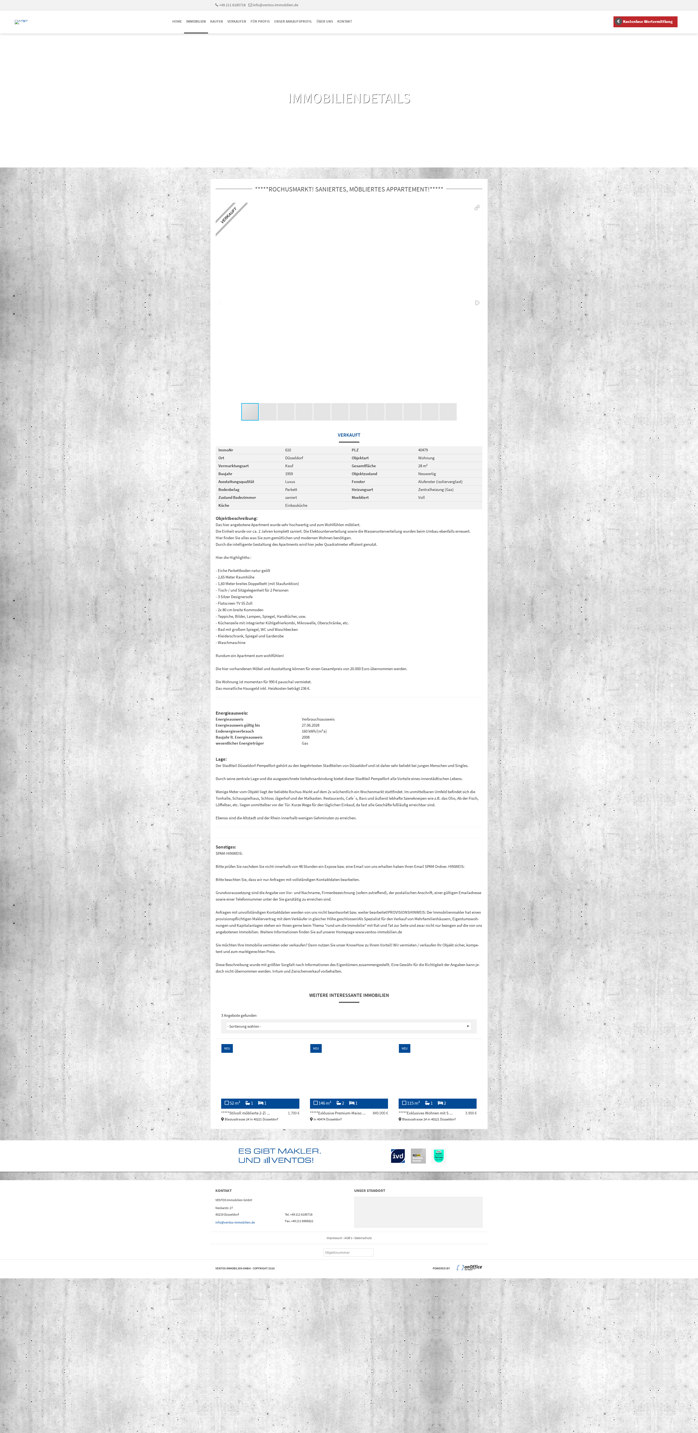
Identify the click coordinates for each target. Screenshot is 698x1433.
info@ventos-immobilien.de (275, 5)
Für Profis (260, 21)
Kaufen (216, 21)
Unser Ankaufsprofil (293, 21)
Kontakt (344, 21)
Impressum (334, 1238)
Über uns (325, 21)
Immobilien (196, 21)
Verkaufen (236, 21)
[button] (477, 207)
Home (177, 21)
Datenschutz (363, 1238)
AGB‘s (348, 1238)
